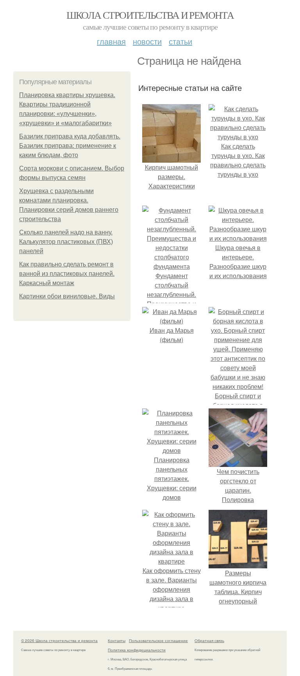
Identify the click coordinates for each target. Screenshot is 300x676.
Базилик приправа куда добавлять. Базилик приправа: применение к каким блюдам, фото (69, 145)
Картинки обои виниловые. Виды (67, 296)
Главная (111, 41)
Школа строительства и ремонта (150, 14)
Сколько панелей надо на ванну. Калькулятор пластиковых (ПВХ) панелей (66, 241)
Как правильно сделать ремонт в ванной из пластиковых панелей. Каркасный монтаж (66, 273)
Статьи (180, 41)
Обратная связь (209, 640)
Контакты (116, 640)
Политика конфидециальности (137, 650)
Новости (147, 41)
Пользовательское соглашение (158, 640)
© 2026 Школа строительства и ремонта (59, 640)
